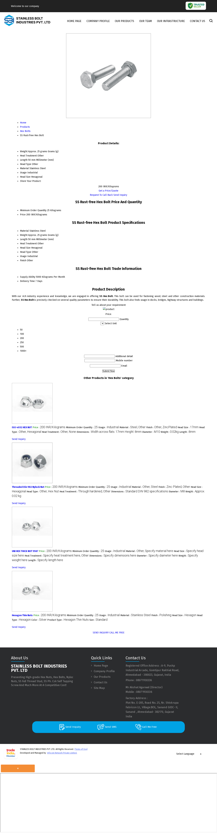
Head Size (25, 247)
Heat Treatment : (59, 432)
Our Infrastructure (171, 21)
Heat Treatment (28, 243)
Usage (23, 256)
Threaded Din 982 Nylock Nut (28, 487)
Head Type (25, 252)
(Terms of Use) (81, 749)
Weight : (170, 432)
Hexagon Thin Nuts (22, 615)
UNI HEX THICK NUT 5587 (25, 551)
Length (23, 239)
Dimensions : (109, 432)
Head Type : (43, 491)
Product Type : (68, 619)
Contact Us (197, 21)
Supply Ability (27, 276)
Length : (187, 432)
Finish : (161, 427)
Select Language (185, 753)
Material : (133, 427)
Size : (98, 619)
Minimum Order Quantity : (82, 427)
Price (23, 214)
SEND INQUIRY (101, 632)
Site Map (99, 688)
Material (24, 230)
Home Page (74, 21)
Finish (23, 260)
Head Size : (188, 427)
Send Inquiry (120, 195)
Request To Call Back (101, 195)
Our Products (124, 21)
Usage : (108, 427)
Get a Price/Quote (108, 190)
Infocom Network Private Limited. (62, 753)
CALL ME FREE (116, 632)
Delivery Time (27, 281)
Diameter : (151, 432)
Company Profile (98, 21)
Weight (23, 235)
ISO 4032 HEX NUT (22, 427)
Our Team (145, 21)
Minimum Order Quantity (33, 210)
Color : (39, 619)
